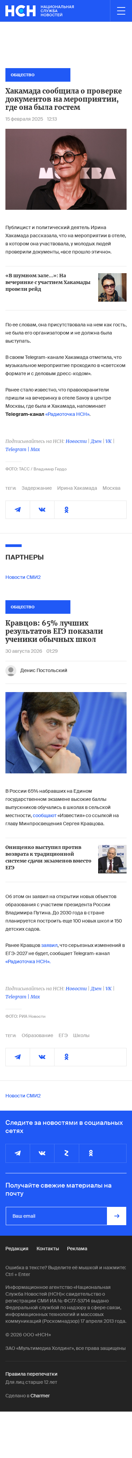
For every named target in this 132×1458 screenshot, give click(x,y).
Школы (81, 1035)
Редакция (16, 1249)
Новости (76, 441)
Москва (111, 488)
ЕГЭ (63, 1035)
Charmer (40, 1396)
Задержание (37, 488)
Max (35, 449)
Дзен (96, 441)
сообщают (45, 815)
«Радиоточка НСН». (27, 961)
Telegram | (17, 449)
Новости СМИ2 (23, 577)
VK (109, 441)
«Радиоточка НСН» (67, 414)
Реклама (77, 1249)
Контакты (48, 1249)
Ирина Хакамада (77, 488)
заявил (49, 945)
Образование (37, 1035)
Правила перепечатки (31, 1374)
